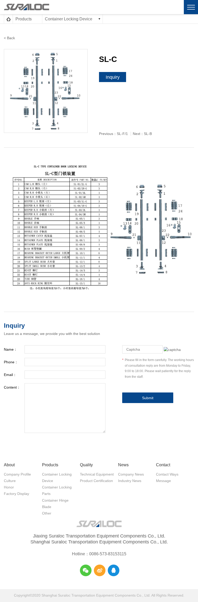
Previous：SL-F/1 (113, 134)
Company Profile (17, 474)
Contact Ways (167, 474)
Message (163, 481)
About (9, 465)
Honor (9, 487)
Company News (131, 474)
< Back (9, 38)
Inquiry (113, 77)
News (123, 465)
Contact (163, 465)
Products (50, 465)
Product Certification (96, 481)
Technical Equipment (97, 474)
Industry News (129, 481)
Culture (10, 481)
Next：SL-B (142, 134)
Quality (86, 465)
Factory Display (16, 494)
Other (46, 513)
